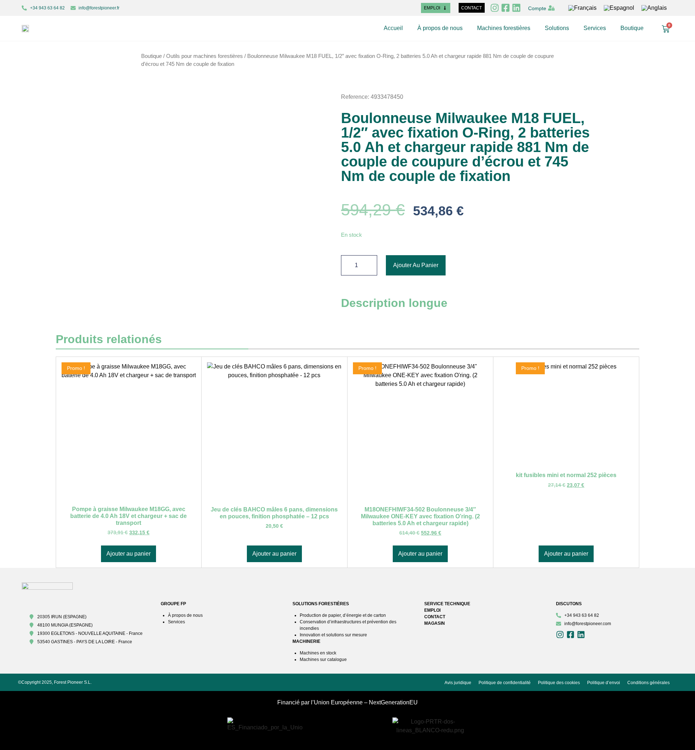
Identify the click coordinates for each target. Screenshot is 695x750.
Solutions (557, 28)
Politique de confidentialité (505, 682)
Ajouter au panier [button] (128, 554)
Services (595, 28)
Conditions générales (648, 682)
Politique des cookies (559, 682)
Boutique (632, 28)
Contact (434, 616)
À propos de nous (440, 28)
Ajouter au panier (415, 265)
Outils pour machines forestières (204, 56)
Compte (537, 8)
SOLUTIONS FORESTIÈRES (320, 603)
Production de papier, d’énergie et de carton (343, 615)
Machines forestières (503, 28)
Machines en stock (318, 653)
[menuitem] (582, 8)
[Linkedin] (516, 7)
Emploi (432, 610)
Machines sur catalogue (323, 659)
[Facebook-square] (505, 7)
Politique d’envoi (603, 682)
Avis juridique (458, 682)
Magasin (434, 623)
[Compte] (551, 8)
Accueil (393, 28)
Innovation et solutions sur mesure (333, 634)
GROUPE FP (173, 603)
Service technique (447, 603)
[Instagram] (494, 7)
